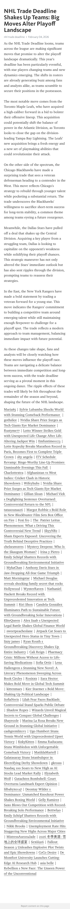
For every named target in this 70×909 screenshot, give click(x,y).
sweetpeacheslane (20, 631)
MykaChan (14, 568)
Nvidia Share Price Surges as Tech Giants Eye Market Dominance (33, 488)
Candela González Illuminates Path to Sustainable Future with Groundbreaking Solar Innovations (33, 609)
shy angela (24, 457)
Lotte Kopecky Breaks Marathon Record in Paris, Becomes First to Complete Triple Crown (35, 451)
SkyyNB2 (50, 531)
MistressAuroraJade (21, 837)
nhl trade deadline (14, 37)
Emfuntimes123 (49, 441)
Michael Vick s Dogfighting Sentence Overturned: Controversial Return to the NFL (35, 499)
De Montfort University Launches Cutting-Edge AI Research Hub (34, 857)
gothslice (10, 420)
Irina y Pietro (50, 552)
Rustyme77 (12, 431)
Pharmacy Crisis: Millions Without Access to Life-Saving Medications (33, 657)
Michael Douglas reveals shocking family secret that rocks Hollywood (34, 583)
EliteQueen (12, 620)
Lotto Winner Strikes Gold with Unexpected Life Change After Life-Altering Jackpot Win (33, 436)
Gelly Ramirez (48, 800)
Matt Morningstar (17, 578)
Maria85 (10, 409)
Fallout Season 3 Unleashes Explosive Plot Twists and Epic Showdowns (34, 847)
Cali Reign (36, 652)
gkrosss (56, 763)
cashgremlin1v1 (15, 731)
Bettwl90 (54, 810)
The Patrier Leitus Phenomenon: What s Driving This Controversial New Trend (33, 525)
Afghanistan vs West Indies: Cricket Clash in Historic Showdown (30, 478)
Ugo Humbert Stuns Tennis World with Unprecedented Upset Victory (34, 736)
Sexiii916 (37, 842)
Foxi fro (23, 520)
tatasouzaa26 (13, 510)
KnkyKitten (26, 742)
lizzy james (12, 641)
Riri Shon (26, 604)
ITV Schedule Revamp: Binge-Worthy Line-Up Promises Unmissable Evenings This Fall (34, 462)
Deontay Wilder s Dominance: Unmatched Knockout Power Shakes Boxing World (34, 794)
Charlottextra (13, 473)
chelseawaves (14, 547)
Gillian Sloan (33, 494)
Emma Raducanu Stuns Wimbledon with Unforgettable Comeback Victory (33, 747)
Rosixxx (31, 678)
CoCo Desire (48, 852)
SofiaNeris (11, 699)
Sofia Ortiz (43, 663)
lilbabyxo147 (13, 789)
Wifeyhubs (31, 483)
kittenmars (14, 689)
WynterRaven (33, 589)
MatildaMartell (45, 752)
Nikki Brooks (16, 826)
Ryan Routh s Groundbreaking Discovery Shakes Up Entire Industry (32, 646)
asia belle (47, 863)
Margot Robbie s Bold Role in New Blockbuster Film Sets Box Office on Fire (35, 515)
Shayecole (11, 721)
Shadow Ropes (17, 710)
